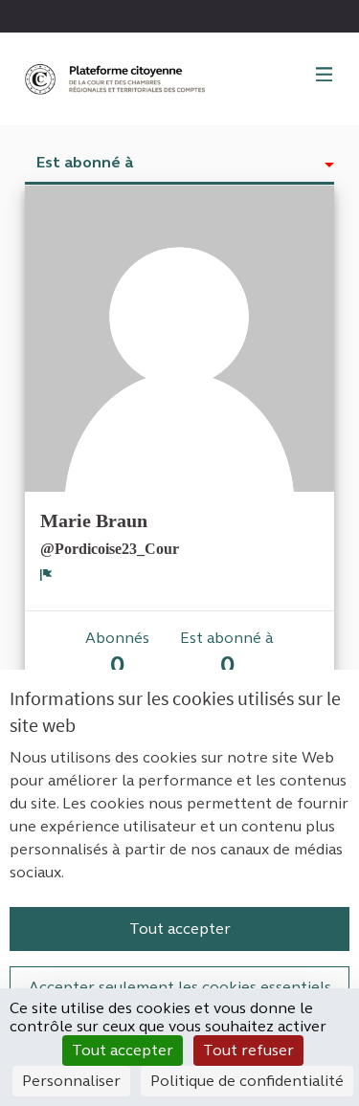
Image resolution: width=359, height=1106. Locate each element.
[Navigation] (324, 75)
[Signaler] (46, 574)
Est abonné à (84, 162)
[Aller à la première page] (117, 79)
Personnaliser (71, 1081)
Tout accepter (180, 928)
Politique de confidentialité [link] (247, 1081)
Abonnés (117, 654)
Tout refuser (248, 1050)
